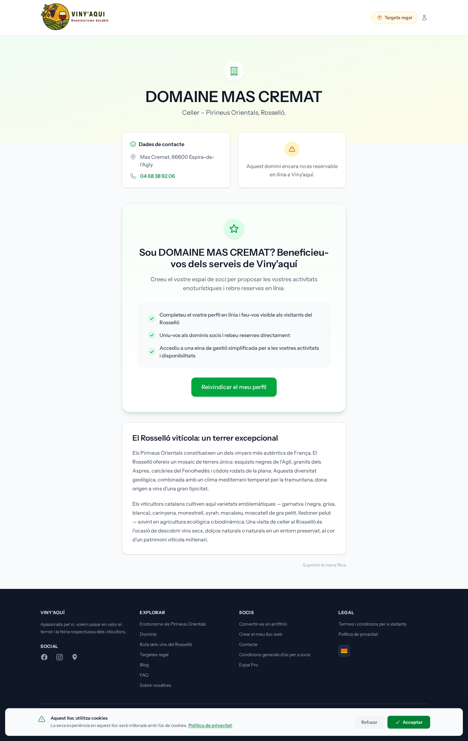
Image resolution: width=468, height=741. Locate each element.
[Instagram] (59, 657)
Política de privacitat (358, 634)
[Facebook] (44, 657)
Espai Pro (248, 665)
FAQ (144, 675)
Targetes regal (154, 654)
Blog (144, 665)
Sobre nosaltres (155, 685)
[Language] (344, 651)
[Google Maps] (75, 657)
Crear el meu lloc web (260, 634)
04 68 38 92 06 (157, 176)
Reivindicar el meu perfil (234, 387)
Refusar (369, 722)
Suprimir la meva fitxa (324, 565)
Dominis (148, 634)
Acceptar (412, 722)
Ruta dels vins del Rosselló (166, 644)
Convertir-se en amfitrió (263, 624)
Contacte (248, 644)
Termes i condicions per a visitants (372, 624)
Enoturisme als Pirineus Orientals (173, 624)
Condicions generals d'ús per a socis (274, 654)
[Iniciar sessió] (424, 17)
